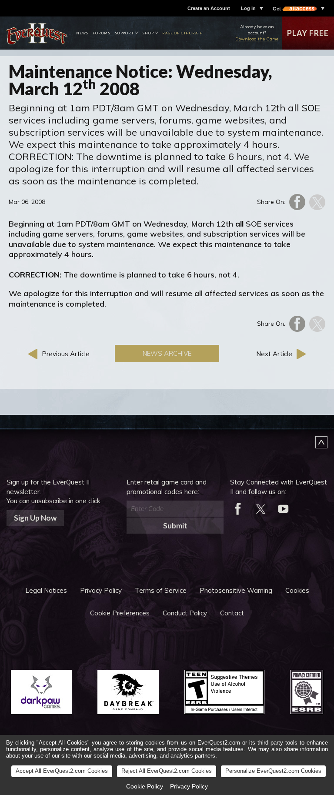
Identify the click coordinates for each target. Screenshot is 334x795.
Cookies (297, 590)
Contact (232, 613)
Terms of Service (161, 590)
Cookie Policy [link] (144, 786)
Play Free (307, 33)
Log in (248, 8)
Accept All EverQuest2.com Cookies (62, 771)
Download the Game (256, 39)
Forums (101, 33)
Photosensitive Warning (236, 590)
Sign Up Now (35, 517)
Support (124, 33)
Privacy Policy (101, 590)
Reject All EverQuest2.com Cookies (166, 771)
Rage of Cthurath (182, 33)
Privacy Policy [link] (189, 786)
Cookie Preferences (120, 613)
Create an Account (208, 8)
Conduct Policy (185, 613)
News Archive (167, 353)
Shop (148, 33)
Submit (175, 525)
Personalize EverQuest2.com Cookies (273, 771)
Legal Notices (46, 590)
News (82, 33)
